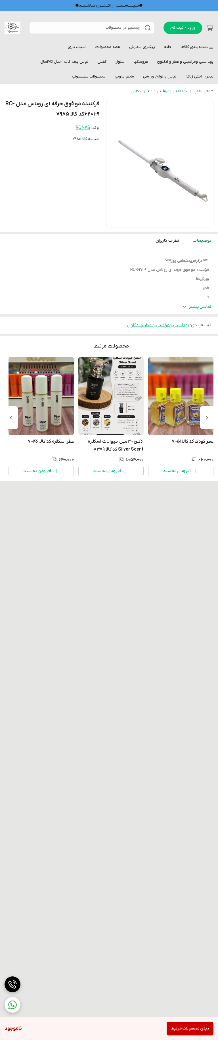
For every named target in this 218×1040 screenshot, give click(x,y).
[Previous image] (114, 163)
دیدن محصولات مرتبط (190, 1028)
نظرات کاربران (167, 240)
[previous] (207, 417)
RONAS (83, 128)
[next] (11, 417)
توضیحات (202, 240)
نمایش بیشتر (200, 306)
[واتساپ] (12, 1005)
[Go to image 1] (162, 221)
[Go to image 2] (155, 221)
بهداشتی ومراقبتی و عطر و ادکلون (159, 91)
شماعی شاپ (203, 91)
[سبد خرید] (210, 27)
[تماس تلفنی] (12, 984)
